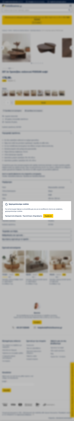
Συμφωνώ (48, 216)
